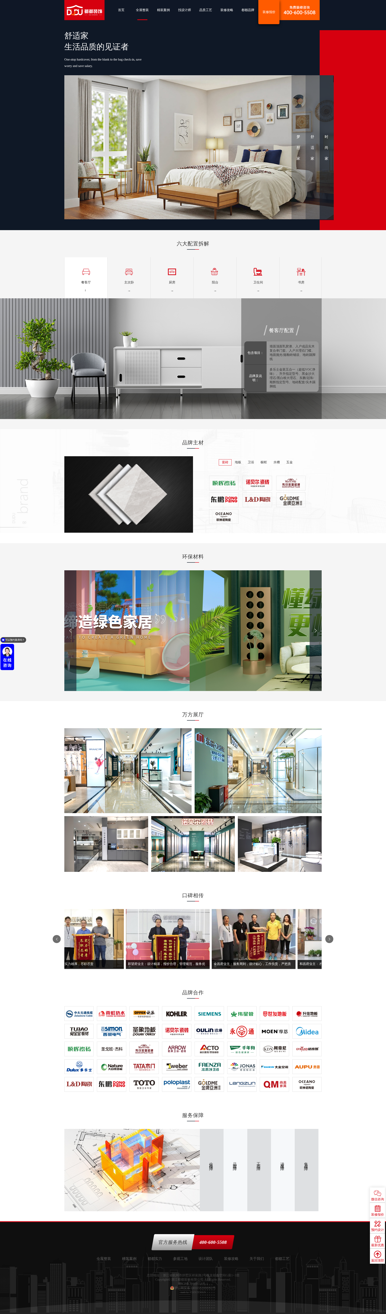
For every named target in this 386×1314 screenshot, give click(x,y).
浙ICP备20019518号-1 (193, 1283)
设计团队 (205, 1259)
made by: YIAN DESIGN (193, 1292)
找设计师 (184, 10)
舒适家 (312, 148)
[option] (85, 277)
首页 (121, 10)
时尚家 (326, 148)
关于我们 (256, 1259)
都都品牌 (247, 10)
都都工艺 (282, 1259)
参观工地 (180, 1259)
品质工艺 (205, 10)
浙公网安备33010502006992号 (195, 1288)
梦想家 (298, 148)
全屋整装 (142, 10)
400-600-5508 (213, 1242)
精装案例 (163, 10)
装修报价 (269, 12)
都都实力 (155, 1259)
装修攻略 (226, 10)
